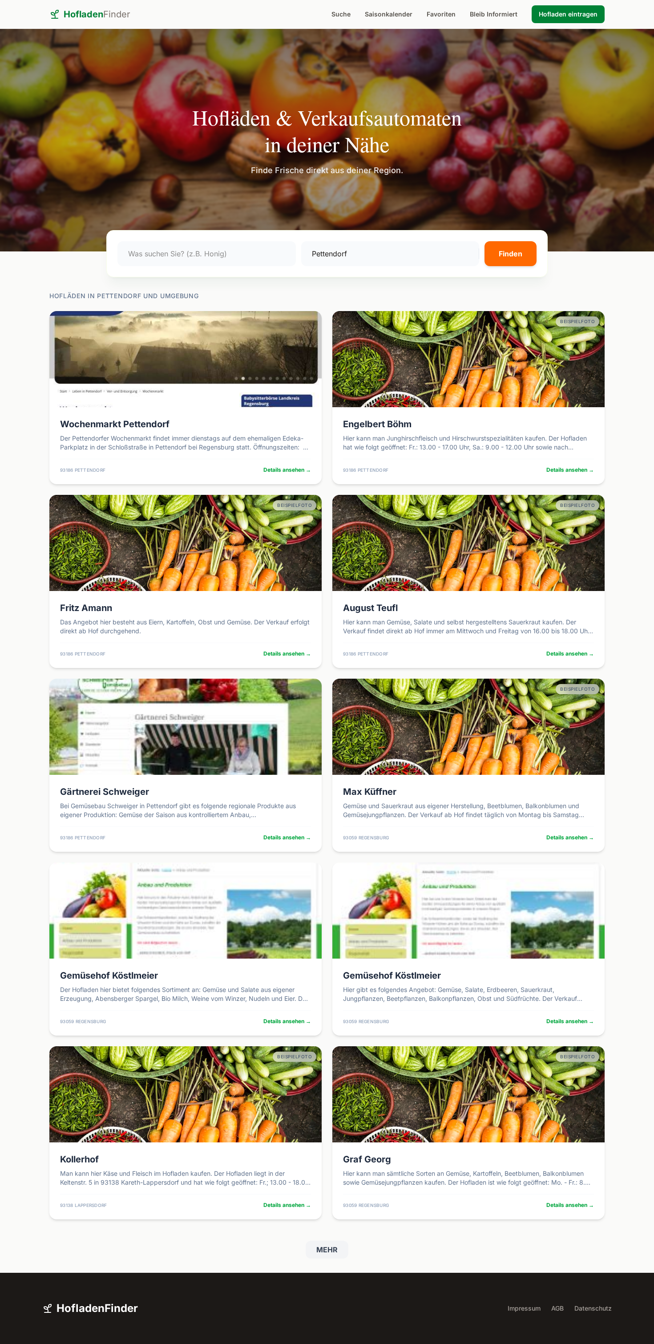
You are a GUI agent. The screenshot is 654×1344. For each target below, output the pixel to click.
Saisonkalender (388, 14)
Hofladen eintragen (568, 14)
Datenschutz (593, 1308)
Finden (510, 253)
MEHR (327, 1249)
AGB (557, 1308)
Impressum (524, 1308)
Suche (341, 14)
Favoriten (441, 14)
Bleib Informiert (493, 14)
